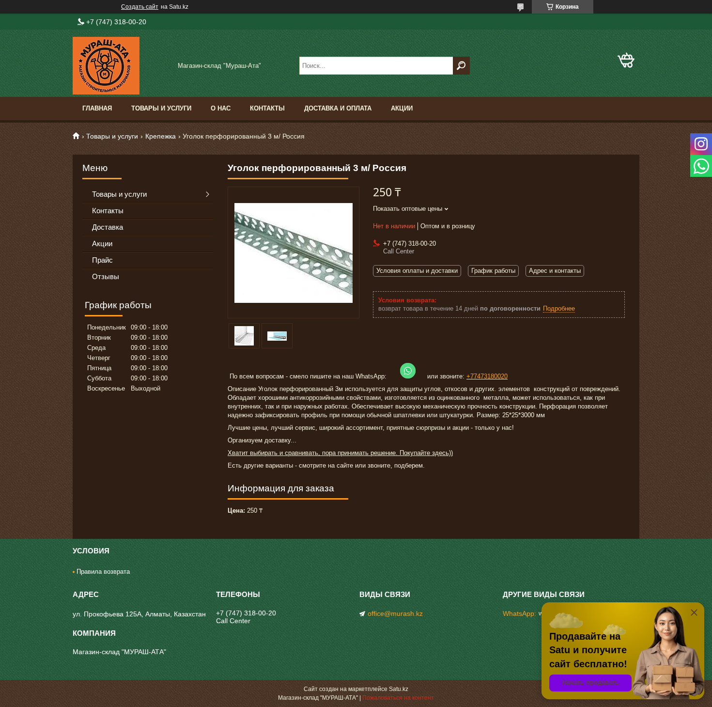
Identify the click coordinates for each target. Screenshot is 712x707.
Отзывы (105, 276)
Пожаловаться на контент (398, 697)
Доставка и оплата (337, 108)
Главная (97, 108)
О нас (221, 108)
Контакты (267, 108)
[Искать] (461, 66)
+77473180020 (487, 376)
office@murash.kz (395, 613)
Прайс (102, 260)
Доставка (107, 227)
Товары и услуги (161, 108)
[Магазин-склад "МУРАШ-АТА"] (121, 65)
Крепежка (160, 136)
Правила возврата (103, 571)
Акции (402, 108)
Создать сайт (139, 6)
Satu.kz (398, 689)
